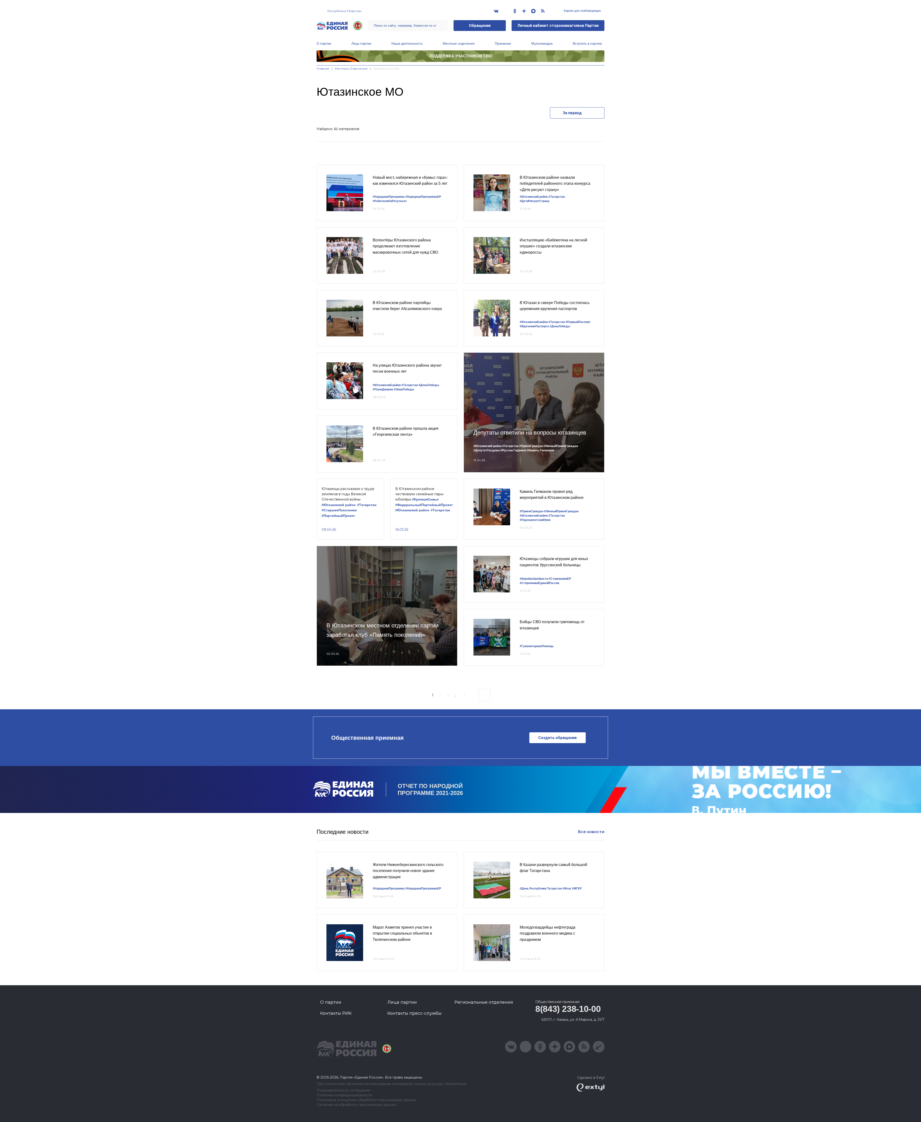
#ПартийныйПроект (338, 516)
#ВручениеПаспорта (534, 326)
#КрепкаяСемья (425, 499)
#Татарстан (557, 196)
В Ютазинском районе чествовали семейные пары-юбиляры (419, 494)
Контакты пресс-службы (414, 1013)
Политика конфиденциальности (344, 1095)
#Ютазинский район (534, 196)
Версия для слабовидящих (582, 10)
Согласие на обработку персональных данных (356, 1105)
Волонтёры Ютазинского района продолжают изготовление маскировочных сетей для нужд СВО (405, 246)
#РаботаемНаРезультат (390, 201)
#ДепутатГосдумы (486, 450)
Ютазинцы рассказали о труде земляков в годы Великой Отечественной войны (348, 494)
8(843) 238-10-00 (568, 1009)
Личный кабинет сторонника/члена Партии (558, 25)
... (455, 695)
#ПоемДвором (383, 389)
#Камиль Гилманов (540, 450)
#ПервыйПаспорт (578, 322)
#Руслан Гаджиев (513, 450)
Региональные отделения (484, 1002)
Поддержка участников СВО (460, 56)
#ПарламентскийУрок (535, 520)
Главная (323, 68)
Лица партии (361, 43)
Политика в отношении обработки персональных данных (366, 1100)
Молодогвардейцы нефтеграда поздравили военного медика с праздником (547, 933)
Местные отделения (459, 43)
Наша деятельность (407, 43)
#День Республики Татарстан (541, 888)
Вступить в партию (587, 43)
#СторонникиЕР (560, 578)
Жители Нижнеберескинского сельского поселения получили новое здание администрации (408, 871)
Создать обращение (557, 737)
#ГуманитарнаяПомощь (537, 646)
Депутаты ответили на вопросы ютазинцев (529, 432)
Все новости (591, 832)
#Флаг (566, 888)
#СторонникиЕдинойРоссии (539, 583)
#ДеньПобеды (560, 326)
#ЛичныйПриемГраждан (560, 446)
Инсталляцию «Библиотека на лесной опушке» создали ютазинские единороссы (553, 246)
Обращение (480, 25)
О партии (324, 43)
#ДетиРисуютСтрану (534, 201)
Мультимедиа (542, 43)
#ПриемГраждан (531, 446)
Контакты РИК (336, 1013)
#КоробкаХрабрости (534, 578)
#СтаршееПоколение (339, 510)
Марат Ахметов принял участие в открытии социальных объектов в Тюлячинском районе (402, 933)
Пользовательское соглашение (344, 1090)
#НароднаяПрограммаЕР (423, 196)
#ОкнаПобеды (404, 389)
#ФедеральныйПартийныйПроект (424, 505)
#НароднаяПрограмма (389, 196)
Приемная (503, 43)
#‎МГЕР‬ (577, 888)
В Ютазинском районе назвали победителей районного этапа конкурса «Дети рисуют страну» (555, 183)
